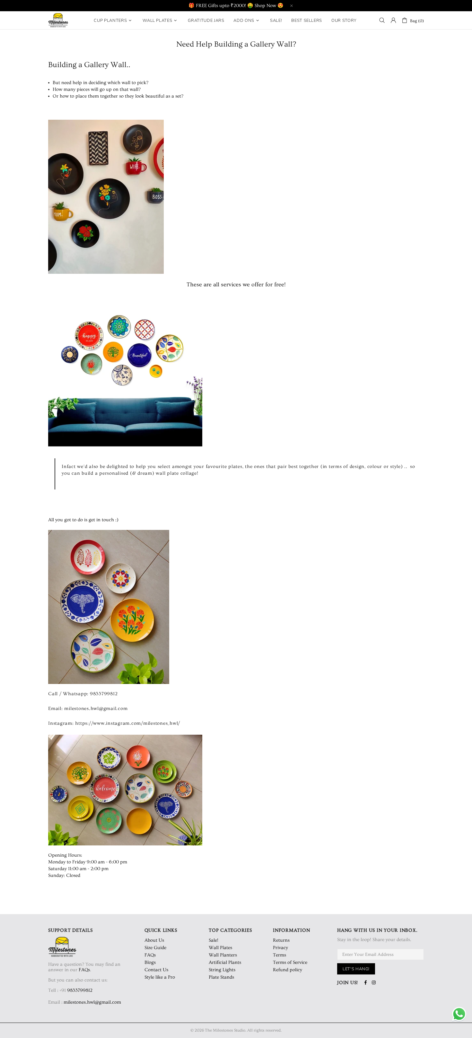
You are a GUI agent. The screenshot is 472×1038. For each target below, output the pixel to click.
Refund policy (287, 970)
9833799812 (79, 990)
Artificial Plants (225, 962)
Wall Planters (223, 955)
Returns (281, 940)
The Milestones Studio (58, 20)
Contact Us (156, 970)
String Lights (222, 970)
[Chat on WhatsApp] (459, 1015)
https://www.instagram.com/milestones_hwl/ (127, 723)
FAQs (84, 970)
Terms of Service (290, 962)
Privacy (280, 947)
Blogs (150, 962)
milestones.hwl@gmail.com (92, 1002)
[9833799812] (92, 990)
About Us (154, 940)
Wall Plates (220, 947)
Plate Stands (221, 977)
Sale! (213, 940)
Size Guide (155, 947)
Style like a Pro (159, 977)
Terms (279, 955)
